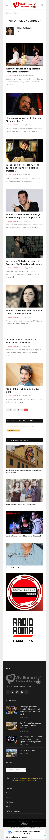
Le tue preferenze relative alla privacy (26, 832)
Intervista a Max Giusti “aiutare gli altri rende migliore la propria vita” (23, 216)
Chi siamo (9, 788)
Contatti (9, 793)
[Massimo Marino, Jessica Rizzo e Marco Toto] (24, 490)
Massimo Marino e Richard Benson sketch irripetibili (23, 536)
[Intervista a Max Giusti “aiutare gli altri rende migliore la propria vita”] (24, 200)
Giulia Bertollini (24, 28)
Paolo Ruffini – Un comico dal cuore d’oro (23, 390)
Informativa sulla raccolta (17, 837)
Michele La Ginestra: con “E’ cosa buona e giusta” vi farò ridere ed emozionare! (22, 168)
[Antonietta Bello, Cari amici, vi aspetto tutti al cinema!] (24, 334)
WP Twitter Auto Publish (16, 828)
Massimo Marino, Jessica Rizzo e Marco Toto (21, 504)
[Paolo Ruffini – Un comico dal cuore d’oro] (24, 374)
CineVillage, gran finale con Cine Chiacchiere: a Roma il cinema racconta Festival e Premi (29, 710)
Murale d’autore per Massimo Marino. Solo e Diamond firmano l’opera (24, 471)
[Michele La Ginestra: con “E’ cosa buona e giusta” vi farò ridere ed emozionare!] (24, 150)
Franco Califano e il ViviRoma (15, 568)
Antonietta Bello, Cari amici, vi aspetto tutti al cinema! (21, 341)
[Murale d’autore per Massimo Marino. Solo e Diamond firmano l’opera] (24, 456)
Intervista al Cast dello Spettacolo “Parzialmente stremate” (23, 70)
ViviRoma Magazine (13, 811)
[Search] (42, 5)
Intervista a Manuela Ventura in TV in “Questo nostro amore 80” (24, 312)
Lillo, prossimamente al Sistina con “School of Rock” (23, 119)
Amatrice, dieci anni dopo (29, 751)
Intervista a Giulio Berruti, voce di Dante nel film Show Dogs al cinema (24, 262)
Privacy (8, 807)
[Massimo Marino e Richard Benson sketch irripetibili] (24, 522)
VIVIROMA (24, 824)
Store (8, 797)
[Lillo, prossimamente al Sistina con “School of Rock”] (24, 104)
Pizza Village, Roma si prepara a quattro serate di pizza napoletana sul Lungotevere (31, 739)
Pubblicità (9, 802)
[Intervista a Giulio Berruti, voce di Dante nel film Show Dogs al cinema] (24, 247)
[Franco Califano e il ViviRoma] (24, 554)
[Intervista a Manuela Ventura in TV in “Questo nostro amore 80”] (24, 296)
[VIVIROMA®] (24, 5)
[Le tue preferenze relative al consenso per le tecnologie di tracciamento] (45, 836)
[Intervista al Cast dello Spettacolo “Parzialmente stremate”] (24, 54)
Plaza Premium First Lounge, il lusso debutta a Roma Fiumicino (31, 725)
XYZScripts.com (36, 828)
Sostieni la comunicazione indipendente (20, 427)
